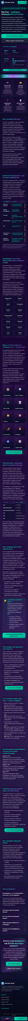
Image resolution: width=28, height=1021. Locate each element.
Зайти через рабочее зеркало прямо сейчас (14, 635)
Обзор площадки (5, 997)
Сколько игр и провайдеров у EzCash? (11, 929)
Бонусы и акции (4, 1002)
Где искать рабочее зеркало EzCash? (11, 911)
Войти (7, 1018)
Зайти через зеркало (14, 963)
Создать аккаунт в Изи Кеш (14, 687)
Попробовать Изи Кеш (15, 70)
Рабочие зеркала (5, 999)
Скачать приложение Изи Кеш (14, 830)
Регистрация (22, 2)
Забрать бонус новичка (14, 968)
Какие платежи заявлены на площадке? (11, 923)
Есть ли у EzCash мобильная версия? (11, 917)
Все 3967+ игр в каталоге (14, 452)
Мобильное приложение (6, 1004)
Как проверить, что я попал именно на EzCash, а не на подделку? (13, 894)
